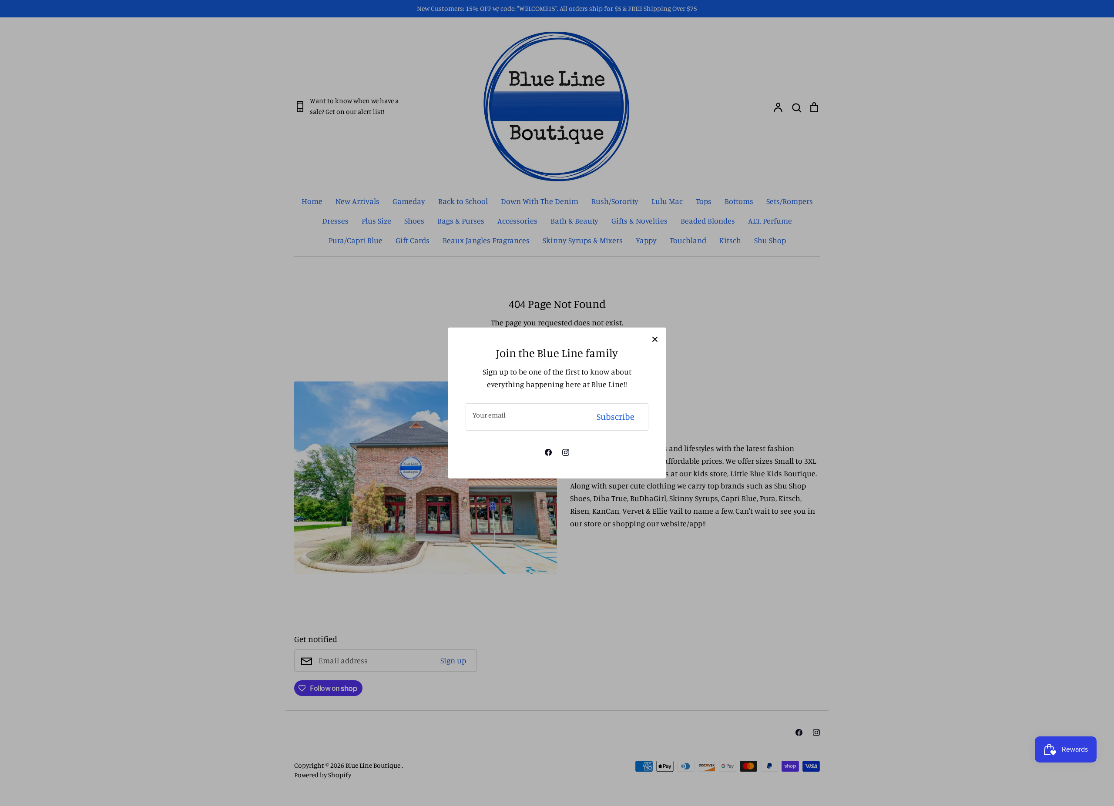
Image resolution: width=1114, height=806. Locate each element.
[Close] (654, 338)
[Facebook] (548, 452)
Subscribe (615, 416)
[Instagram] (565, 452)
